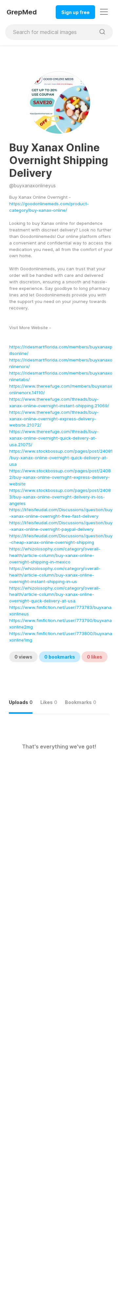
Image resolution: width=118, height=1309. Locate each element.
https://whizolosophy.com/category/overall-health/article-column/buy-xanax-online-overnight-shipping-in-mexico (54, 555)
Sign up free (75, 12)
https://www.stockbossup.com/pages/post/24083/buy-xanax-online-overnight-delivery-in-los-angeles (60, 497)
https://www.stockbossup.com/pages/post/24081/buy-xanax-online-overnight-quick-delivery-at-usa (61, 457)
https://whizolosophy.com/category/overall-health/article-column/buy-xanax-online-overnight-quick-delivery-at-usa (54, 594)
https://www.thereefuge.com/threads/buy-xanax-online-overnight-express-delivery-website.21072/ (54, 419)
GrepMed (22, 12)
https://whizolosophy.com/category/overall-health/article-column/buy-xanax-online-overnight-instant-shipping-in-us (54, 575)
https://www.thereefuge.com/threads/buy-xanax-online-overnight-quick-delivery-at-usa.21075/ (54, 438)
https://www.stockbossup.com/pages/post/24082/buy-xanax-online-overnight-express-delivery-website (60, 477)
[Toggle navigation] (104, 12)
